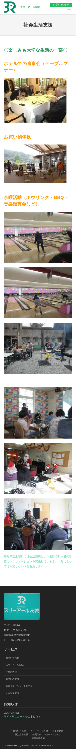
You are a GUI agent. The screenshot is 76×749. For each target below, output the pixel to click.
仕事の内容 (11, 672)
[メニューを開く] (69, 10)
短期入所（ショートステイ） (20, 686)
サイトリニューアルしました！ (22, 716)
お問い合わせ (61, 4)
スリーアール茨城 (30, 7)
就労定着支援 (12, 679)
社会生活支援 (12, 693)
